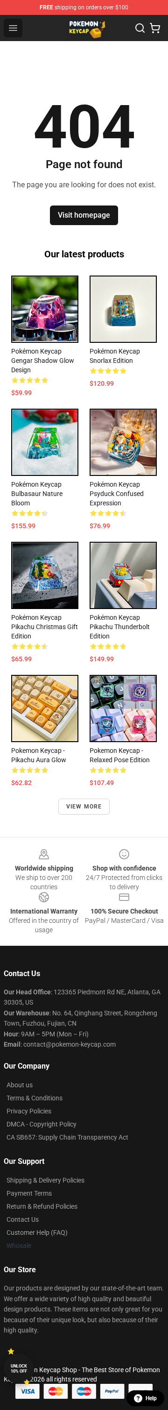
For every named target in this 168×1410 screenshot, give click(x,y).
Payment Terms (29, 1193)
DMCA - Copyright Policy (42, 1124)
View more (84, 806)
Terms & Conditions (35, 1098)
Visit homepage (84, 215)
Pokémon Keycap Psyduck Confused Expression (117, 494)
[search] (140, 28)
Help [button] (151, 1398)
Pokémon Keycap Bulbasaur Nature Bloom (37, 494)
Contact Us (23, 1219)
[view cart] (155, 28)
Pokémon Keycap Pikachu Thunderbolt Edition (120, 627)
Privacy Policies (29, 1111)
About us (20, 1085)
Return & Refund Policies (42, 1206)
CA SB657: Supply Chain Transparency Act (67, 1137)
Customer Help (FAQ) (37, 1232)
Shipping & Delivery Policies (45, 1180)
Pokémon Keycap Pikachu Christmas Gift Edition (44, 627)
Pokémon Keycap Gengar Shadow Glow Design (42, 360)
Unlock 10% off (19, 1369)
